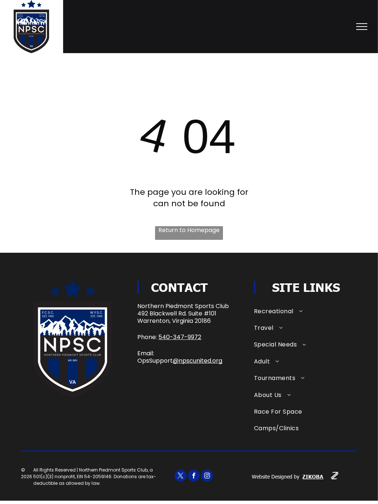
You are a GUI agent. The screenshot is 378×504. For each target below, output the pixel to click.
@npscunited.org (197, 360)
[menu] (361, 26)
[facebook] (194, 476)
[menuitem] (305, 311)
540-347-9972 (179, 337)
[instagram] (207, 476)
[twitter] (180, 476)
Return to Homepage (189, 230)
